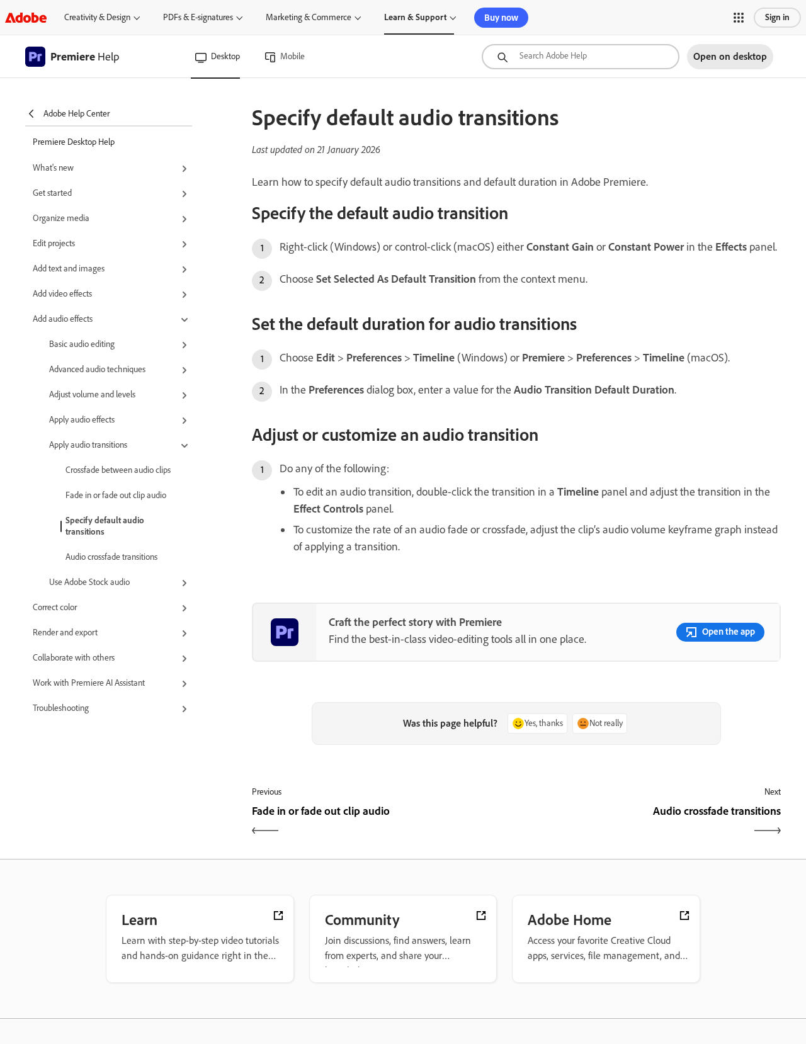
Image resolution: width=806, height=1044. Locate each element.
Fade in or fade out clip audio (115, 495)
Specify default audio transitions (104, 526)
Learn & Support (415, 17)
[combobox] (580, 56)
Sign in (777, 17)
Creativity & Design (97, 17)
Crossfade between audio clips (118, 470)
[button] (739, 18)
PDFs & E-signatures (198, 17)
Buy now (501, 17)
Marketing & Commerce (308, 17)
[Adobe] (26, 17)
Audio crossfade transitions (111, 557)
